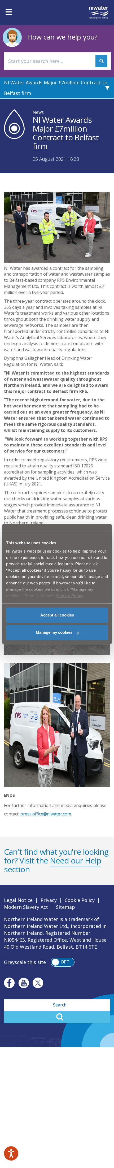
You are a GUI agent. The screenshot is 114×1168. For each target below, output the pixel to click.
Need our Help (75, 860)
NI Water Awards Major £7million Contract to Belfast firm (55, 87)
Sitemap (65, 907)
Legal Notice (18, 900)
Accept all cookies (57, 615)
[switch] (62, 962)
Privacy (49, 900)
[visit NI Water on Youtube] (23, 983)
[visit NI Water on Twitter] (38, 983)
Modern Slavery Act (26, 907)
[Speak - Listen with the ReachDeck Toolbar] (11, 1153)
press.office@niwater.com (45, 814)
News (38, 112)
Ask (101, 61)
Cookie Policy (80, 900)
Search (57, 1017)
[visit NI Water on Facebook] (9, 983)
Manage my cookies (54, 632)
